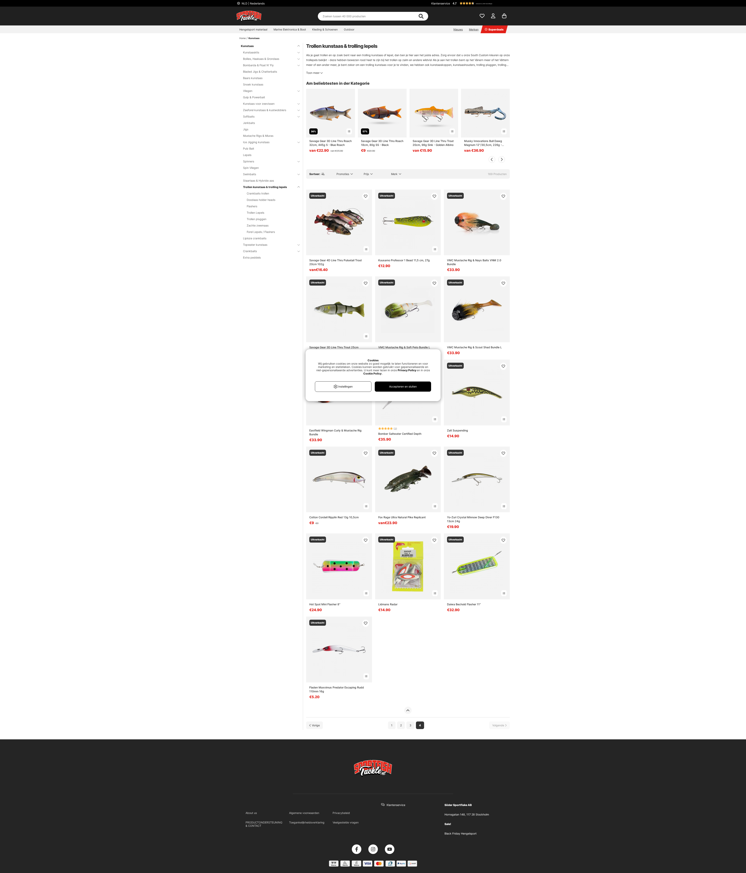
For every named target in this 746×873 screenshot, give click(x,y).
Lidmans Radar (387, 604)
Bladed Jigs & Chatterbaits (260, 71)
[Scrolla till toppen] (407, 710)
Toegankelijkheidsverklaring (306, 822)
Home (242, 38)
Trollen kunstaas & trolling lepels (265, 187)
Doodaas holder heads (261, 199)
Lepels (247, 155)
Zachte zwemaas (257, 225)
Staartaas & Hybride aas (258, 180)
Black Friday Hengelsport (460, 833)
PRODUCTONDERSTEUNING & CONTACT (264, 824)
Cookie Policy (372, 373)
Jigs (245, 129)
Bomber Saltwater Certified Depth (399, 433)
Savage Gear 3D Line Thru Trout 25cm (333, 347)
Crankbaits (250, 251)
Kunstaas (254, 38)
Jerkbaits (249, 123)
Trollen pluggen (256, 219)
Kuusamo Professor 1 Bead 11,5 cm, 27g (404, 260)
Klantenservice (440, 3)
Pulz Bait (248, 148)
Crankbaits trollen (258, 193)
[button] (480, 3)
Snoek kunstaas (253, 84)
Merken (473, 29)
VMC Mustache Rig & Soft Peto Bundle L (404, 347)
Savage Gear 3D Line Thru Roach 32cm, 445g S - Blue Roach (330, 142)
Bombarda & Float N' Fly (258, 65)
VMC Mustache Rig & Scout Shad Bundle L (474, 347)
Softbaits (248, 116)
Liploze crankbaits (254, 238)
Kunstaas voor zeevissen (259, 103)
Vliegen (247, 90)
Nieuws (458, 29)
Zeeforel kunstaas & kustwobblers (264, 110)
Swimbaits (249, 174)
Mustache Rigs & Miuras (258, 135)
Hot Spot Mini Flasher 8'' (324, 604)
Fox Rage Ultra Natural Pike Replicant (402, 517)
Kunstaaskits (251, 52)
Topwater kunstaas (255, 244)
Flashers (252, 206)
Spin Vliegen (251, 167)
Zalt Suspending (457, 430)
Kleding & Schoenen (325, 29)
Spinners (248, 161)
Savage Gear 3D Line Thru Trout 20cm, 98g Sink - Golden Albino (433, 142)
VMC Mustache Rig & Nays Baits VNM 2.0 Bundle (474, 262)
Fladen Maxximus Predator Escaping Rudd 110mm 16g (336, 689)
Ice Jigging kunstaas (256, 142)
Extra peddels (252, 257)
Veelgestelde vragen (346, 822)
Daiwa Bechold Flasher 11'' (464, 604)
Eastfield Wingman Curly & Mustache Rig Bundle (335, 432)
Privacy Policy (407, 370)
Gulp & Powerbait (254, 97)
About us (251, 813)
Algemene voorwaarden (304, 813)
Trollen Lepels (255, 212)
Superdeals (496, 29)
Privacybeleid (341, 813)
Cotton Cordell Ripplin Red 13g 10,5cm (334, 517)
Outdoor (349, 29)
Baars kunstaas (252, 78)
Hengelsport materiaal (253, 29)
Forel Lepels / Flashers (261, 231)
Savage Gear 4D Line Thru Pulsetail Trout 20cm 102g (335, 262)
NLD (253, 3)
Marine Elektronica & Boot (290, 29)
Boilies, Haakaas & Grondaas (261, 58)
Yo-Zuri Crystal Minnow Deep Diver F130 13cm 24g (473, 519)
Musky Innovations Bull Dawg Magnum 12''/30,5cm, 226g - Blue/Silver (483, 143)
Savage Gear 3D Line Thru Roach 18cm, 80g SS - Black (382, 142)
